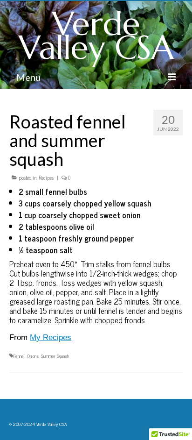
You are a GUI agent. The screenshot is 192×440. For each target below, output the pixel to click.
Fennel (19, 356)
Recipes (46, 177)
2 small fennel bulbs (54, 191)
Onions (33, 356)
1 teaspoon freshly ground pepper (77, 238)
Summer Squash (55, 356)
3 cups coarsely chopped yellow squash (86, 203)
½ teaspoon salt (46, 250)
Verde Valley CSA (96, 35)
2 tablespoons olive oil (57, 226)
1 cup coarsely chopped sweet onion (81, 215)
